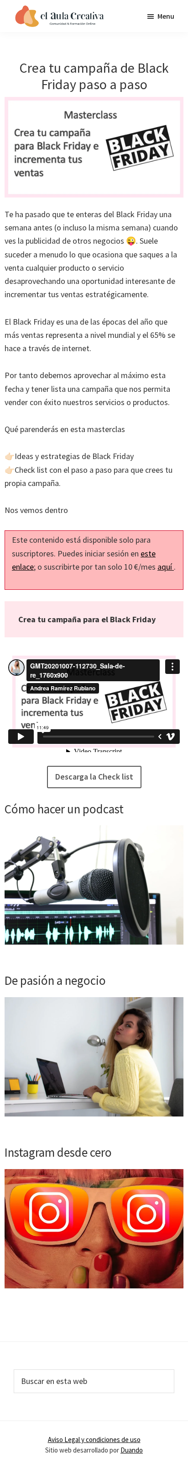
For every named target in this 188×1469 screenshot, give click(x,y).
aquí (165, 566)
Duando (131, 1450)
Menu (165, 16)
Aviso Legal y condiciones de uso (94, 1439)
